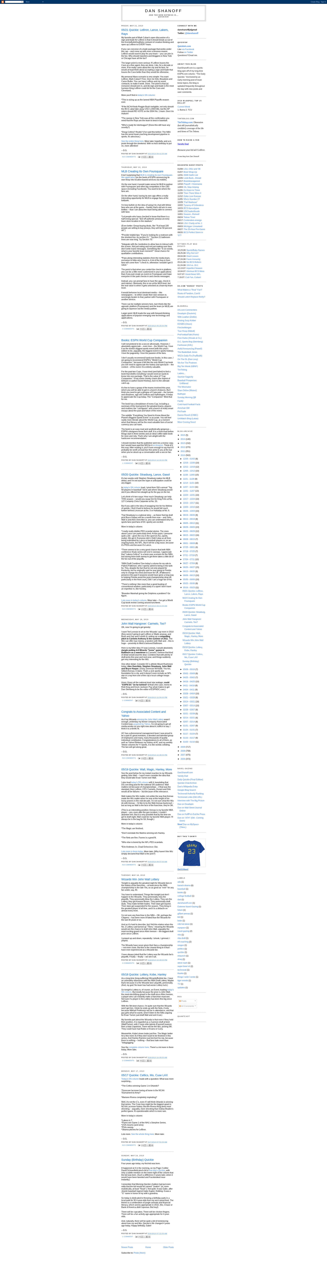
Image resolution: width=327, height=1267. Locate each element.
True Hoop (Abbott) (186, 331)
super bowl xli (184, 966)
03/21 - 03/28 (189, 697)
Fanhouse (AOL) (185, 345)
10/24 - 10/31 (189, 495)
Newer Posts (127, 1247)
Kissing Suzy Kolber (187, 320)
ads (179, 882)
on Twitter (188, 52)
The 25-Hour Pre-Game (194, 229)
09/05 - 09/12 (189, 523)
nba (179, 935)
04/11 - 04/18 (189, 685)
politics (181, 949)
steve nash (182, 963)
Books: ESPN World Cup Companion (144, 340)
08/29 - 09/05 (189, 527)
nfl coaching (183, 942)
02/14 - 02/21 (189, 718)
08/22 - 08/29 (189, 531)
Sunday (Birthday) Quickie (137, 1159)
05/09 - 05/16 (189, 669)
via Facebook (188, 49)
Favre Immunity (193, 259)
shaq (180, 959)
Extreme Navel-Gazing (188, 906)
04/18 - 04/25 (189, 681)
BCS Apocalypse (191, 208)
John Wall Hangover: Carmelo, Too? (143, 623)
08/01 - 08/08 (189, 543)
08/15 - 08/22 (189, 535)
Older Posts (168, 1247)
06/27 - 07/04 (189, 563)
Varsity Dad (183, 776)
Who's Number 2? (192, 199)
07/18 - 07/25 (189, 551)
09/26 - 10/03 (189, 511)
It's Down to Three (192, 190)
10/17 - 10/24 (189, 499)
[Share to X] (147, 157)
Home (148, 1247)
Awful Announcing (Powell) (190, 349)
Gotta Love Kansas (192, 196)
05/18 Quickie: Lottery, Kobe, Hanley (143, 974)
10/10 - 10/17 (189, 503)
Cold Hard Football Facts (189, 404)
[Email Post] (139, 157)
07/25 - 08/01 (189, 547)
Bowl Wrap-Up (190, 172)
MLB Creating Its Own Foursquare (142, 171)
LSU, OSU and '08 (192, 169)
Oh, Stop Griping (191, 187)
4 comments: (128, 329)
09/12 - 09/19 (189, 519)
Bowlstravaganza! (192, 181)
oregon (181, 945)
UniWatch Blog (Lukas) (188, 418)
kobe (180, 921)
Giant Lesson (192, 256)
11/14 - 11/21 (189, 483)
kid (179, 917)
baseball (181, 889)
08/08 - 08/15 (189, 539)
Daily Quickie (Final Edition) (190, 779)
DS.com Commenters (187, 310)
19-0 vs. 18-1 (192, 265)
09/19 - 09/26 (189, 515)
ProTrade (182, 411)
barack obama (184, 885)
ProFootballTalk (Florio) (188, 335)
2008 (183, 751)
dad (179, 899)
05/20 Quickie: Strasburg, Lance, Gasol (145, 474)
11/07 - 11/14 (189, 487)
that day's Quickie (157, 1170)
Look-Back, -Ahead (192, 178)
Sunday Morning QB (187, 397)
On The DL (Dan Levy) (188, 359)
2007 (183, 755)
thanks (181, 973)
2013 (183, 443)
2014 (183, 439)
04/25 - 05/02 (189, 677)
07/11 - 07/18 (189, 555)
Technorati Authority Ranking (191, 794)
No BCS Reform (193, 262)
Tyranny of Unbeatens (194, 205)
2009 (183, 747)
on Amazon (158, 445)
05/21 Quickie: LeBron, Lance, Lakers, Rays (144, 31)
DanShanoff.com (185, 772)
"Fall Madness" (190, 202)
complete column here (139, 1047)
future (180, 910)
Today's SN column (130, 1079)
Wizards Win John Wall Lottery (140, 879)
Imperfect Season (194, 268)
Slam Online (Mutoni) (187, 390)
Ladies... (181, 373)
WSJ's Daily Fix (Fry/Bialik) (190, 356)
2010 (183, 455)
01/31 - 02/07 (189, 726)
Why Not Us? (192, 253)
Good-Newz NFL (193, 274)
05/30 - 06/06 (189, 579)
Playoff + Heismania (193, 184)
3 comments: (128, 963)
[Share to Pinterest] (152, 157)
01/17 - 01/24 (189, 734)
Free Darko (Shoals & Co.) (190, 338)
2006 (183, 759)
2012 (183, 447)
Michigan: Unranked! (193, 226)
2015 (183, 435)
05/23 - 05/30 (189, 583)
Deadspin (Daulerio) (187, 313)
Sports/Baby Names (195, 250)
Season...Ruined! (191, 214)
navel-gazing (183, 931)
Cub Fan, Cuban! (193, 277)
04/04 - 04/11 (189, 690)
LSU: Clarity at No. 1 (193, 223)
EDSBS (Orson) (185, 324)
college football (184, 896)
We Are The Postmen (187, 363)
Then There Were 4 (192, 193)
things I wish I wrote (186, 977)
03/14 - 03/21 (189, 702)
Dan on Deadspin (186, 804)
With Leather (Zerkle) (187, 317)
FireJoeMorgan (184, 327)
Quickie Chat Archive (187, 783)
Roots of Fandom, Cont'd (189, 293)
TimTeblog (182, 370)
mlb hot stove (184, 924)
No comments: (129, 157)
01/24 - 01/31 (189, 730)
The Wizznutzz (184, 387)
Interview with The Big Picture (191, 801)
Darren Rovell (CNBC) (188, 415)
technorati (182, 970)
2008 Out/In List (191, 175)
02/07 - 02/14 (189, 722)
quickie (181, 952)
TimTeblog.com (185, 122)
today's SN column (146, 95)
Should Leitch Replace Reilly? (191, 297)
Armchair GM (183, 408)
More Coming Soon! (187, 422)
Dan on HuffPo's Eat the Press (191, 814)
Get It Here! (183, 869)
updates (181, 987)
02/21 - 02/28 (189, 714)
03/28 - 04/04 (189, 693)
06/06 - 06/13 (189, 575)
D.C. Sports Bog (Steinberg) (190, 342)
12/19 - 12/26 (189, 463)
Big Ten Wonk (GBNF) (188, 366)
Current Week (184, 107)
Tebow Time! (189, 217)
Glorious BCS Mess (195, 271)
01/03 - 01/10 (189, 742)
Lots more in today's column (134, 600)
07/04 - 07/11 (189, 559)
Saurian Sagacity (185, 377)
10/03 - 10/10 (189, 507)
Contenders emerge (193, 220)
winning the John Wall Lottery (150, 719)
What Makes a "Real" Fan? (190, 290)
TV (179, 984)
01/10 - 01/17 (189, 738)
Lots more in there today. (132, 851)
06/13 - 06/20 (189, 571)
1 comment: (128, 463)
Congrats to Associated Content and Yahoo (143, 713)
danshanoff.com (185, 903)
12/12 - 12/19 (189, 467)
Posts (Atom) (139, 1253)
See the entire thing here (132, 141)
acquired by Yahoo (141, 724)
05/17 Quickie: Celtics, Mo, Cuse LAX (144, 1075)
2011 (183, 451)
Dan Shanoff (163, 11)
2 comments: (128, 1061)
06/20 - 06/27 (189, 567)
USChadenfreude (192, 211)
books (180, 892)
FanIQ (180, 401)
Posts (183, 1001)
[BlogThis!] (145, 157)
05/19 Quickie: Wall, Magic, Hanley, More (146, 769)
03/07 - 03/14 (189, 706)
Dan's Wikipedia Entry (188, 786)
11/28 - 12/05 (189, 475)
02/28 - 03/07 (189, 710)
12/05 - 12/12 (189, 471)
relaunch (181, 956)
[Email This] (142, 157)
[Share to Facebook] (150, 157)
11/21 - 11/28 (189, 479)
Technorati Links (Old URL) (190, 797)
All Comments (187, 1006)
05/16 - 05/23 (189, 587)
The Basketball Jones (187, 352)
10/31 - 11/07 (189, 491)
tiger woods (183, 980)
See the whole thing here (142, 1134)
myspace (182, 928)
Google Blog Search (187, 790)
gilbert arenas (184, 914)
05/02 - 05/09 (189, 673)
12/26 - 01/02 (189, 459)
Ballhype (182, 394)
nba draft (181, 938)
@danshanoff (191, 33)
